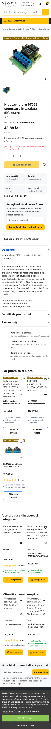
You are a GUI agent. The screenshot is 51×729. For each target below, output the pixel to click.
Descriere (8, 249)
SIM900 (6, 549)
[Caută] (45, 12)
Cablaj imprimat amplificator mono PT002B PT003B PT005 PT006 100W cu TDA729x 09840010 (12, 402)
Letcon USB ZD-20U (13, 624)
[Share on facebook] (17, 196)
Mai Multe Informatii (11, 711)
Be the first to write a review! (26, 238)
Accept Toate (25, 718)
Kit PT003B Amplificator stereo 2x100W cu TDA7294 (36, 402)
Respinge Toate (25, 725)
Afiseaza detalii (13, 431)
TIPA (6, 116)
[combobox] (22, 12)
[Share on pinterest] (25, 196)
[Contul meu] (40, 4)
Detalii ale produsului (16, 314)
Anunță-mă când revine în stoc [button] (25, 227)
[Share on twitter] (21, 196)
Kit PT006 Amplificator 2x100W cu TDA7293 (13, 465)
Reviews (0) (9, 322)
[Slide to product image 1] (6, 90)
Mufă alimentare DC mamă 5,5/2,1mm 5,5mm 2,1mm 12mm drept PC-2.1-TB (37, 625)
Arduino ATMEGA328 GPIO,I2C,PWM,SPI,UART (38, 554)
